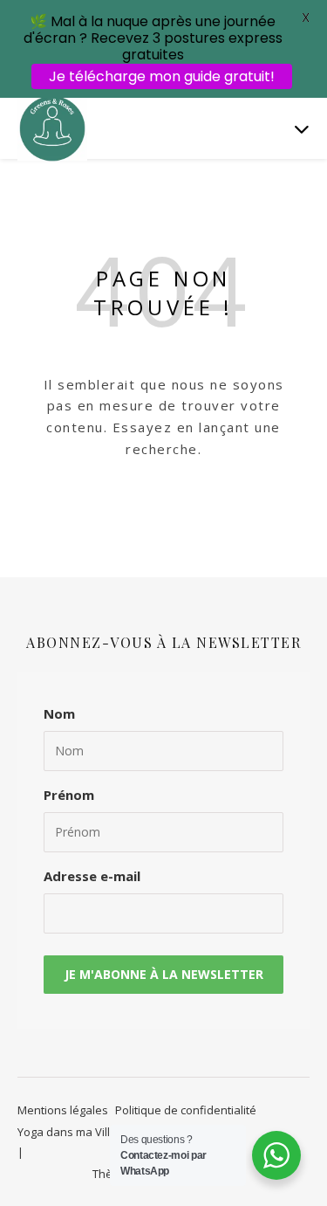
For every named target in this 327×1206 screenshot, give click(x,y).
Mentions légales (62, 1110)
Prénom (69, 794)
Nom (59, 713)
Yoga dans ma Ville (67, 1132)
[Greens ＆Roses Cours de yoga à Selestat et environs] (52, 128)
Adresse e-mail (92, 876)
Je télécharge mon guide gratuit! (162, 76)
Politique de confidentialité (185, 1110)
